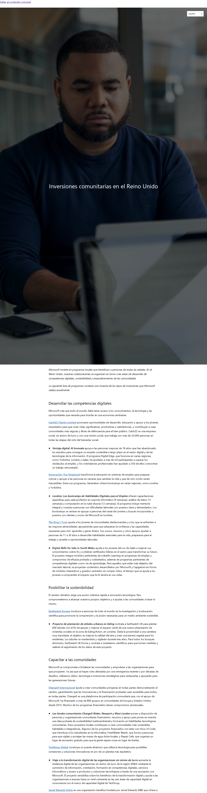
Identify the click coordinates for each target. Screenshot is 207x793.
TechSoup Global (58, 747)
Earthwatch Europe (59, 611)
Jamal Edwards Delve (61, 790)
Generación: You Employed (64, 474)
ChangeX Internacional (62, 687)
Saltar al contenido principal (15, 2)
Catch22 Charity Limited (62, 422)
